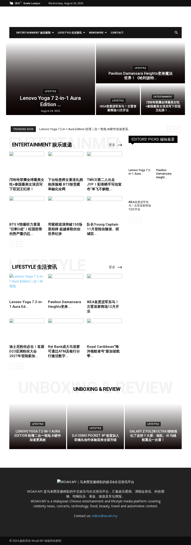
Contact (117, 32)
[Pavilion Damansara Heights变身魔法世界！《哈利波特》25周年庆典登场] (140, 62)
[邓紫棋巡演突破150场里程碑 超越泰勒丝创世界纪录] (65, 208)
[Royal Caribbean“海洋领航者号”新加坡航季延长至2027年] (104, 330)
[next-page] (20, 244)
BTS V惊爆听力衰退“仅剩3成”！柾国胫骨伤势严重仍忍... (25, 229)
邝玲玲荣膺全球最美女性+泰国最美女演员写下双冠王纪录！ (26, 184)
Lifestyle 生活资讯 (70, 32)
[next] (177, 129)
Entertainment (162, 96)
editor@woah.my (104, 516)
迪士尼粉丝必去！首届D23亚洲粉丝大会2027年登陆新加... (26, 351)
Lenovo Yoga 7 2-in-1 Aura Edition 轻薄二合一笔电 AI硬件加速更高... (84, 129)
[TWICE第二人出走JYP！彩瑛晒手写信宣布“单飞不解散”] (104, 164)
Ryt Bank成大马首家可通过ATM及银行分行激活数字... (64, 351)
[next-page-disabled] (139, 220)
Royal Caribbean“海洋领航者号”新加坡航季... (103, 351)
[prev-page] (12, 244)
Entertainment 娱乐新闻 (33, 32)
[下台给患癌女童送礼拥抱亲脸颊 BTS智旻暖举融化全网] (65, 164)
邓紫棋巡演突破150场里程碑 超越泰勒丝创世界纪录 (65, 229)
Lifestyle (50, 91)
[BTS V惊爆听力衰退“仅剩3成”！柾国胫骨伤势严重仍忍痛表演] (26, 208)
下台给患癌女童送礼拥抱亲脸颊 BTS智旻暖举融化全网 (65, 184)
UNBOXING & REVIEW (96, 389)
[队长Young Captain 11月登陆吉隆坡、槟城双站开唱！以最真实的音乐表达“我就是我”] (104, 208)
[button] (176, 32)
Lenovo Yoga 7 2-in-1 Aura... (140, 172)
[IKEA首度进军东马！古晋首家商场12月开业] (104, 286)
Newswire (96, 32)
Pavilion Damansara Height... (163, 174)
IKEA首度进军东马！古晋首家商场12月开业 (103, 306)
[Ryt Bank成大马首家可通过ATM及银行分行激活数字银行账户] (65, 330)
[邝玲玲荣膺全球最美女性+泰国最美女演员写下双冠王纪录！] (163, 99)
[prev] (170, 129)
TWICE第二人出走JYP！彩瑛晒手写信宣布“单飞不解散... (104, 184)
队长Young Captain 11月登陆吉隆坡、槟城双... (103, 229)
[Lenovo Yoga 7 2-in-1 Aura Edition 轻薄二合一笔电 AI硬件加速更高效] (50, 78)
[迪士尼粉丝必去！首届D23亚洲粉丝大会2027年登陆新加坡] (26, 330)
